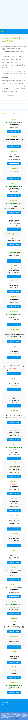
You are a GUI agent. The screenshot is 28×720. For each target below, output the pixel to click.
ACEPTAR (15, 718)
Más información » (14, 146)
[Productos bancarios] (2, 31)
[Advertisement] (14, 15)
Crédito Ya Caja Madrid (8, 97)
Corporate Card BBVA (8, 95)
